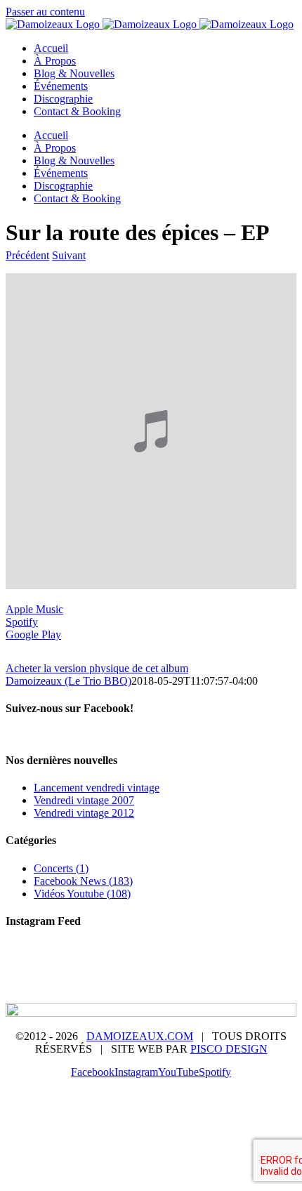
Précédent (27, 255)
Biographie (134, 960)
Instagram (114, 985)
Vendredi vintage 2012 (84, 813)
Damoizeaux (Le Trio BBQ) (68, 681)
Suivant (69, 255)
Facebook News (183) (83, 881)
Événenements (96, 972)
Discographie (174, 972)
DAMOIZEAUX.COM (139, 1036)
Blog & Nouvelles (214, 960)
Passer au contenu (45, 12)
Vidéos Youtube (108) (82, 894)
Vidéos (235, 972)
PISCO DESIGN (229, 1049)
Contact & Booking (195, 985)
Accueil (76, 960)
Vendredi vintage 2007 (84, 800)
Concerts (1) (61, 868)
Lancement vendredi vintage (96, 788)
